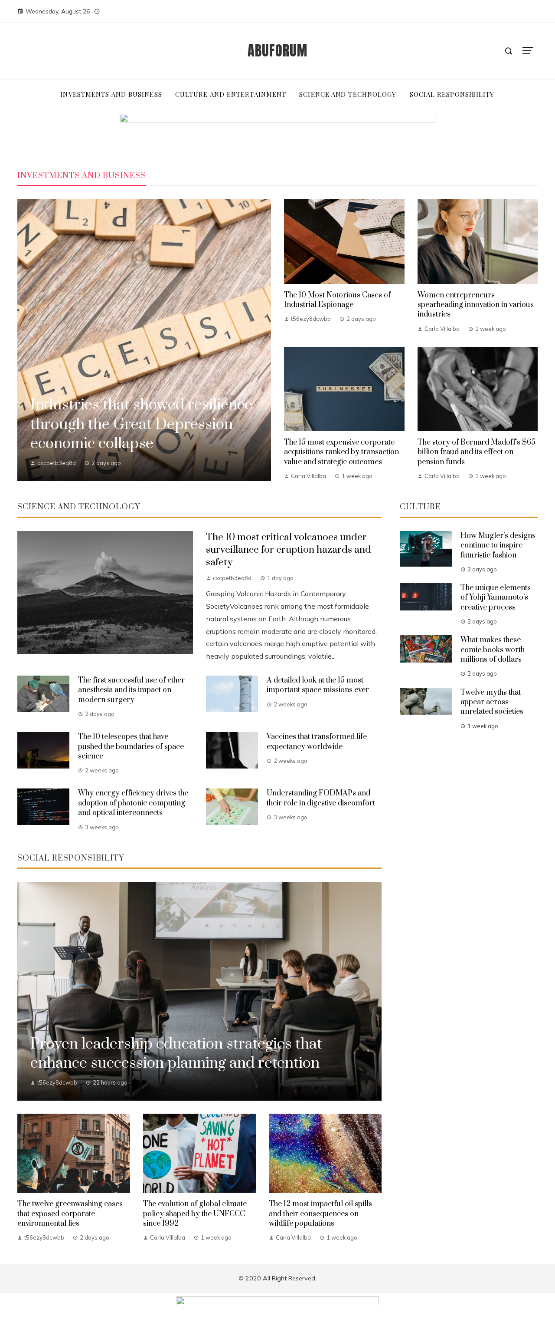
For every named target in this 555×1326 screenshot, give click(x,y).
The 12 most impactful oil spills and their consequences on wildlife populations (320, 1213)
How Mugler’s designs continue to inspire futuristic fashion (497, 545)
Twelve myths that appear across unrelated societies (491, 702)
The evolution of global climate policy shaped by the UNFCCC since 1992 (195, 1213)
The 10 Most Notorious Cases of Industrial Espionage (337, 300)
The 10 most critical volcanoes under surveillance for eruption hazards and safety (288, 550)
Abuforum (277, 50)
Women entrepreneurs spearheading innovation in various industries (476, 305)
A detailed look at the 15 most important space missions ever (318, 685)
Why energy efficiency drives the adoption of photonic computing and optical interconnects (133, 803)
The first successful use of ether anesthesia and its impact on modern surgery (131, 690)
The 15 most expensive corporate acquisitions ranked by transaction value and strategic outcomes (341, 452)
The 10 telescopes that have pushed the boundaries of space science (131, 746)
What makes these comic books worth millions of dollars (492, 649)
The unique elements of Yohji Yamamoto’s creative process (495, 597)
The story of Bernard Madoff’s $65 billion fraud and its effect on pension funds (476, 452)
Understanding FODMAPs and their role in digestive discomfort (321, 798)
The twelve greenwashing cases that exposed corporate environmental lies (70, 1213)
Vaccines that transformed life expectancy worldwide (317, 741)
